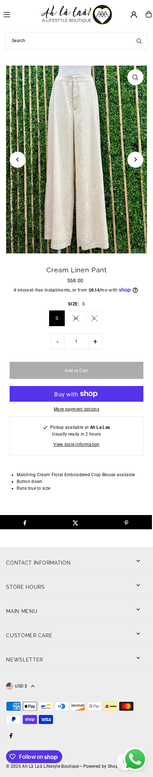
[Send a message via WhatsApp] (135, 759)
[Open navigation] (19, 13)
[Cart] (149, 14)
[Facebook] (11, 736)
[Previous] (18, 159)
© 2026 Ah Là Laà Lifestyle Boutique (42, 766)
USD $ (21, 686)
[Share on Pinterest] (126, 522)
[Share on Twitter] (75, 522)
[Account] (134, 14)
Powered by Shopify (103, 766)
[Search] (139, 40)
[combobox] (76, 40)
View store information (76, 444)
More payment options (76, 409)
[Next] (135, 159)
